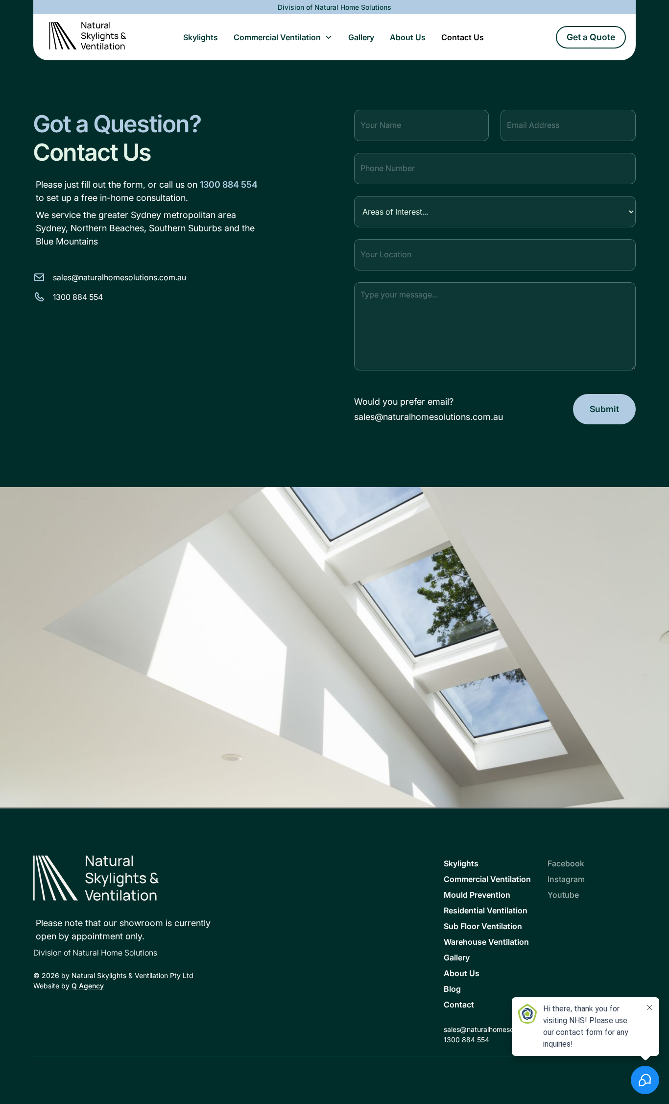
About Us (408, 37)
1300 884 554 (229, 184)
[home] (87, 37)
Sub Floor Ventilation (483, 926)
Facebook (566, 863)
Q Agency (88, 985)
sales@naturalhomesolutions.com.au (428, 417)
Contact (459, 1004)
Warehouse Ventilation (486, 942)
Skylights (200, 37)
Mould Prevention (477, 895)
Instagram (566, 879)
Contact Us (462, 37)
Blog (452, 989)
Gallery (361, 37)
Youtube (563, 895)
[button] (283, 37)
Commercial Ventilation (277, 37)
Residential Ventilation (485, 910)
